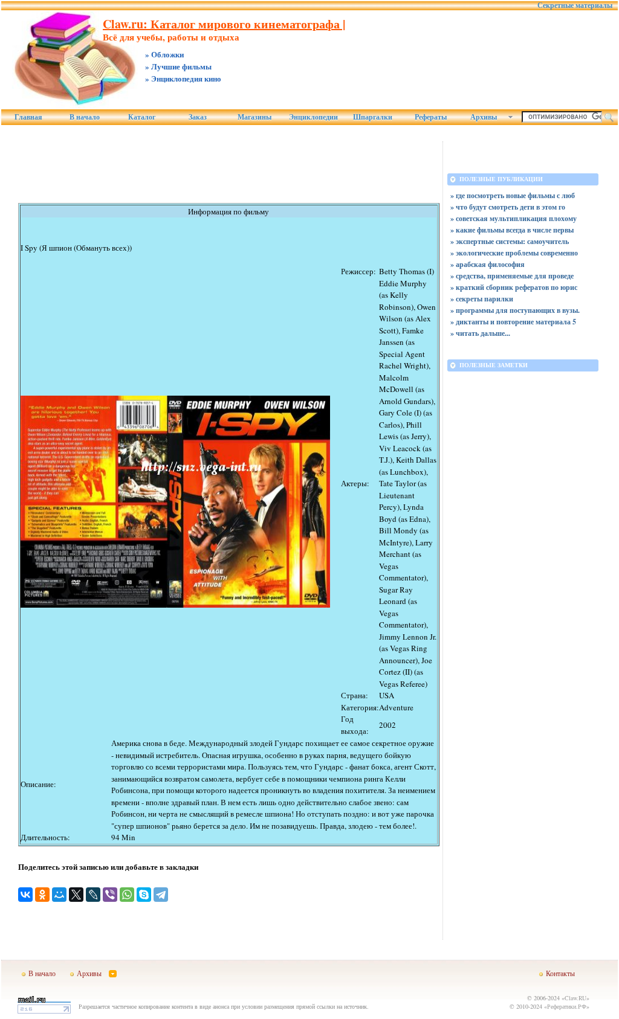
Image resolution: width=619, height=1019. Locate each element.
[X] (76, 894)
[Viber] (110, 894)
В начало (85, 117)
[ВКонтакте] (25, 894)
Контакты (560, 973)
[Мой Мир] (59, 894)
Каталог (141, 117)
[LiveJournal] (93, 894)
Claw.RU (575, 998)
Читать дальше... (483, 333)
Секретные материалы (575, 5)
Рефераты (431, 117)
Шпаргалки (372, 117)
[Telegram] (161, 894)
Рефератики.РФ (566, 1006)
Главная (28, 117)
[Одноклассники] (42, 894)
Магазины (254, 117)
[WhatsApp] (127, 894)
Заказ (198, 117)
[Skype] (144, 894)
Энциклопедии (313, 117)
